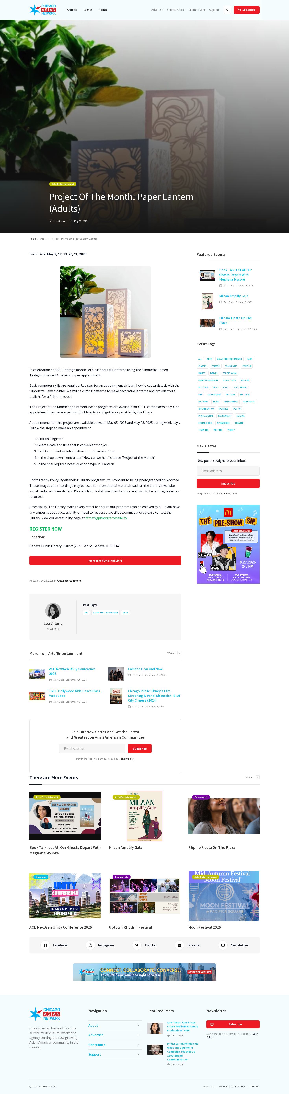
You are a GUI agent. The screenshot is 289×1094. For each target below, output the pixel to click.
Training (203, 430)
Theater (239, 423)
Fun (200, 394)
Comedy (216, 366)
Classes (202, 366)
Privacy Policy (127, 758)
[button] (72, 10)
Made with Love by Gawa (45, 1087)
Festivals (203, 387)
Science (240, 415)
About (103, 10)
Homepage (255, 1087)
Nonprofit (249, 401)
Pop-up (237, 408)
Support (214, 10)
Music (216, 401)
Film (215, 387)
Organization (206, 408)
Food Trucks (241, 387)
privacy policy (238, 1087)
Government (214, 394)
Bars (249, 359)
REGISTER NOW (45, 528)
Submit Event (197, 10)
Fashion (245, 380)
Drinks (214, 373)
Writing (218, 430)
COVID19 (246, 366)
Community (231, 366)
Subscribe (249, 10)
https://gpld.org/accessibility (106, 518)
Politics (223, 408)
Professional (205, 415)
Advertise (157, 10)
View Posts (53, 629)
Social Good (205, 423)
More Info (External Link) (105, 560)
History (230, 394)
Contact (223, 1087)
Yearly (231, 430)
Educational (230, 373)
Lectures (245, 394)
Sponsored (223, 423)
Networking (231, 401)
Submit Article (176, 10)
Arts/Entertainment (63, 183)
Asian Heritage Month (105, 612)
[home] (43, 10)
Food (225, 387)
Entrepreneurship (208, 380)
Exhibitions (229, 380)
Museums (203, 401)
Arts (125, 612)
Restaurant (225, 415)
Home (32, 238)
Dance (201, 373)
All (86, 612)
